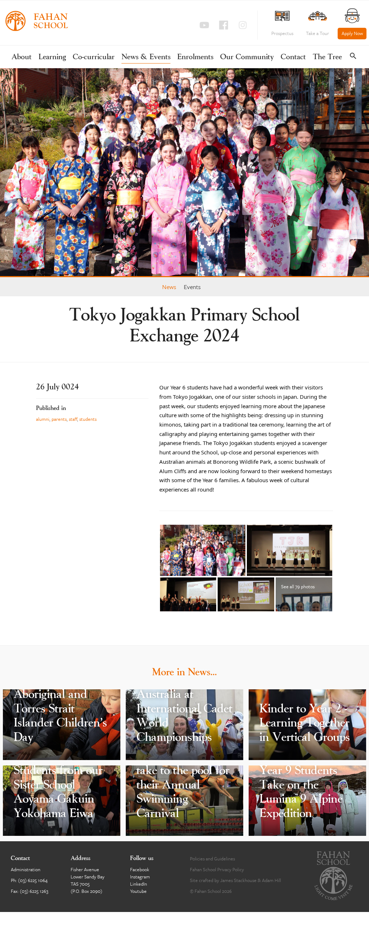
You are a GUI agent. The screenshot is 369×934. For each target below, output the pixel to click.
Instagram (140, 876)
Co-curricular (94, 57)
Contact (293, 57)
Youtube (138, 891)
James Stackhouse (238, 880)
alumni (42, 419)
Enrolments (195, 57)
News (169, 286)
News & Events (145, 57)
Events (192, 286)
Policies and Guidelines (212, 858)
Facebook (139, 869)
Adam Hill (271, 880)
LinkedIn (138, 883)
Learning (52, 57)
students (88, 419)
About (22, 57)
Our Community (247, 57)
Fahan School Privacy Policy (217, 869)
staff (73, 419)
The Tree (327, 57)
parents (59, 419)
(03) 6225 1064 (33, 880)
